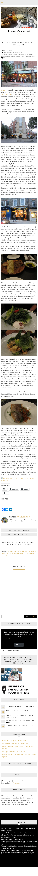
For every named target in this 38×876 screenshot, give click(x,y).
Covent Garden (7, 54)
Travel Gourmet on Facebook (19, 764)
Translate (16, 783)
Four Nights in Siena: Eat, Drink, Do (13, 751)
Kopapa (15, 54)
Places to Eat (11, 52)
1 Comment (6, 58)
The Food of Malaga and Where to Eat (14, 740)
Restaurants (18, 52)
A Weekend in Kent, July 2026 (17, 711)
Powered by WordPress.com (18, 864)
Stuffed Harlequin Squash (20, 530)
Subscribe (19, 645)
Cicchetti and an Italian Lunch (18, 534)
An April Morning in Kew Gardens (19, 725)
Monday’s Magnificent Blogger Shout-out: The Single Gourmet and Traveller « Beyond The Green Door (18, 553)
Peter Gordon (16, 56)
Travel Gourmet (19, 31)
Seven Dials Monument (27, 56)
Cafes (4, 52)
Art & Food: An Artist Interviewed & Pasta (20, 721)
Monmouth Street (6, 56)
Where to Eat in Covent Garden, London (14, 743)
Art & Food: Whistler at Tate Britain (20, 706)
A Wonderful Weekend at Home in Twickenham (19, 716)
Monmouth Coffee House (25, 54)
